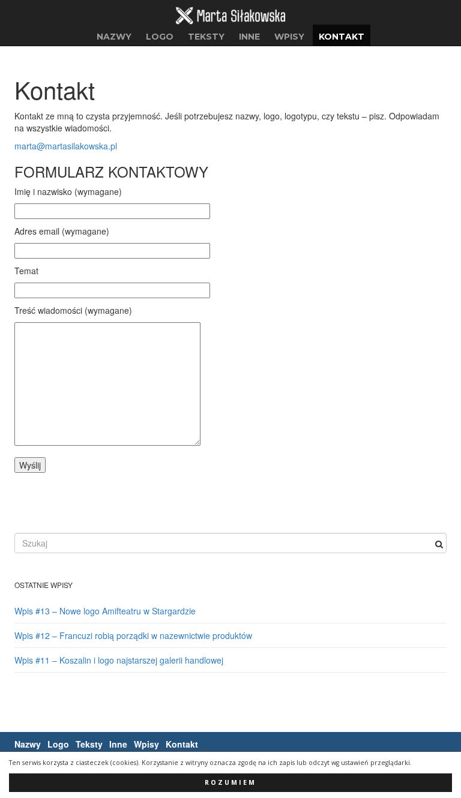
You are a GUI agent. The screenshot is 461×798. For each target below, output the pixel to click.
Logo (159, 36)
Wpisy (289, 36)
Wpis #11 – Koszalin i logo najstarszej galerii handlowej (118, 660)
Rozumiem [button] (230, 782)
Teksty (206, 36)
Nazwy (114, 36)
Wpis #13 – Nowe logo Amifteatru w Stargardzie (105, 611)
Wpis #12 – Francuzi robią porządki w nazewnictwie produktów (133, 635)
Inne (249, 36)
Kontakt (341, 36)
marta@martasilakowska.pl (65, 146)
